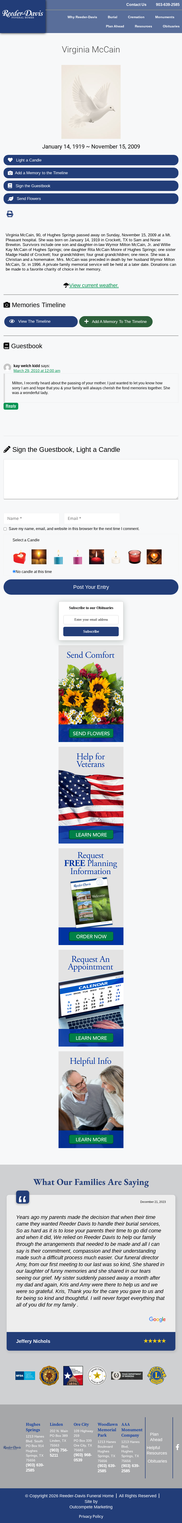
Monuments (164, 17)
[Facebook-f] (177, 1447)
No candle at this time (34, 572)
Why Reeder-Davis (82, 17)
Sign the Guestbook (32, 186)
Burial (112, 17)
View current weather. (94, 285)
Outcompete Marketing (91, 1506)
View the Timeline (33, 321)
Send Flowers (28, 198)
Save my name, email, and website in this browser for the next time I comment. (74, 529)
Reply (11, 406)
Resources (143, 26)
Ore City (81, 1424)
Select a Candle (26, 540)
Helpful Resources (158, 1450)
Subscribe (91, 631)
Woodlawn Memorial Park (108, 1430)
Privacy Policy (91, 1516)
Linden (56, 1424)
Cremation (136, 17)
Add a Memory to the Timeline (41, 173)
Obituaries (171, 26)
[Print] (9, 214)
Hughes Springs (33, 1427)
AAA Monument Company (131, 1430)
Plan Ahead (115, 26)
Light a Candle (28, 160)
